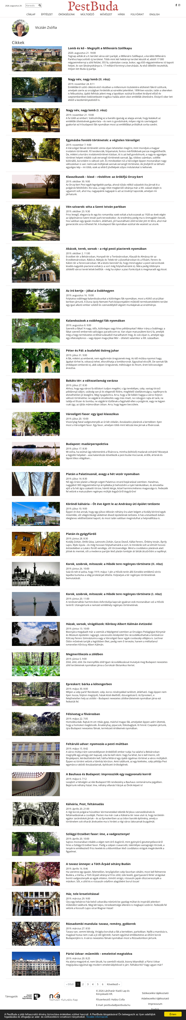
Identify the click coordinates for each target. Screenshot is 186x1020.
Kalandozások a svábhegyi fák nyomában (95, 321)
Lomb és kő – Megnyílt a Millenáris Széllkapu (100, 48)
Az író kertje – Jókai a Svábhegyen (90, 291)
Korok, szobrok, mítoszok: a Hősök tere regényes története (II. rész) (114, 564)
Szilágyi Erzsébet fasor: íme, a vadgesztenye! (98, 834)
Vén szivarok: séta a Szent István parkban (96, 207)
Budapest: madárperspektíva (87, 444)
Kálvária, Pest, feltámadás (85, 804)
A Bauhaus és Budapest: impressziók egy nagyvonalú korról (108, 774)
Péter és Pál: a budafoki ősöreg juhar (92, 350)
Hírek (121, 14)
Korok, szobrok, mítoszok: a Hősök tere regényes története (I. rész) (114, 594)
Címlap (30, 14)
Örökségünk (66, 14)
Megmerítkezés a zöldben (84, 654)
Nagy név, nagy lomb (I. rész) (86, 110)
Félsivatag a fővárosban (83, 714)
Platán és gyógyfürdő (81, 534)
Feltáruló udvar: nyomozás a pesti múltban (97, 744)
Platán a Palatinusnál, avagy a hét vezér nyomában (103, 474)
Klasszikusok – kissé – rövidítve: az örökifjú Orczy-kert (104, 177)
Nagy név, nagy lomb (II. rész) (89, 79)
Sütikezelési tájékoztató (155, 993)
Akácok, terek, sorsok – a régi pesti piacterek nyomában (106, 249)
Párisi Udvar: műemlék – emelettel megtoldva (99, 954)
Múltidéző (87, 14)
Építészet (47, 14)
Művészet (106, 14)
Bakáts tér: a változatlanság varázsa (92, 381)
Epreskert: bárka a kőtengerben (89, 684)
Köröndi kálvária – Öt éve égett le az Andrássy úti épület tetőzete (113, 504)
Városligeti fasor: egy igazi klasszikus (92, 414)
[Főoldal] (93, 6)
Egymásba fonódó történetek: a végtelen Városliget (103, 140)
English (155, 14)
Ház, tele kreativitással (82, 894)
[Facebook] (176, 5)
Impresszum (155, 1003)
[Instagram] (179, 5)
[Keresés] (40, 5)
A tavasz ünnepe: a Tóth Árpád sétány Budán (98, 864)
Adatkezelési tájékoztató (155, 998)
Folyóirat (137, 14)
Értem (173, 1014)
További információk (97, 1016)
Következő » (113, 984)
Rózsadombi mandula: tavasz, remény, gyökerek (101, 924)
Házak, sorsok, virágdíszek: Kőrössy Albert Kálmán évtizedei (109, 624)
